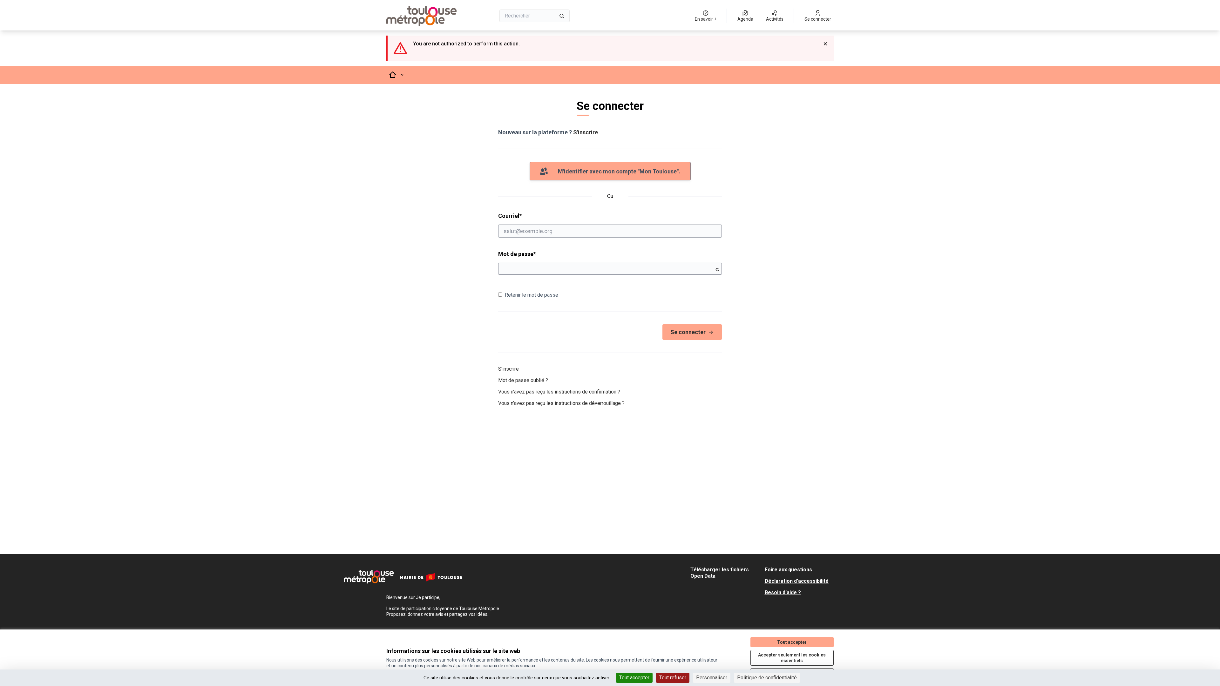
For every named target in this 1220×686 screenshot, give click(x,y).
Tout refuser (672, 678)
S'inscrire (585, 132)
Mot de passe (517, 254)
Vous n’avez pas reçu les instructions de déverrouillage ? (561, 403)
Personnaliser (711, 678)
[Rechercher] (562, 16)
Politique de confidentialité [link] (767, 678)
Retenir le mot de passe (531, 295)
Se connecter (688, 332)
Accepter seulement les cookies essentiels (792, 657)
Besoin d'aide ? (783, 592)
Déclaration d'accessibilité (797, 581)
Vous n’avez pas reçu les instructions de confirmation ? (559, 392)
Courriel (534, 215)
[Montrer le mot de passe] (717, 270)
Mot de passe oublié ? (523, 380)
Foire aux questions (788, 570)
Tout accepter (634, 678)
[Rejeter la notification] (825, 44)
